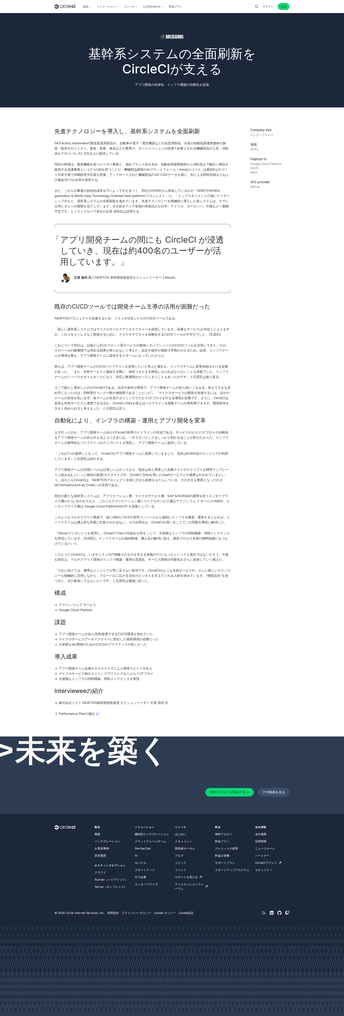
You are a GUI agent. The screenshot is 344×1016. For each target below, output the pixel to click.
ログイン (268, 6)
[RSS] (264, 913)
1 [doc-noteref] (151, 391)
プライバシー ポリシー (136, 913)
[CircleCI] (64, 6)
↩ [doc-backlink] (97, 714)
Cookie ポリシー (165, 913)
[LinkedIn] (271, 913)
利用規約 (113, 913)
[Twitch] (287, 913)
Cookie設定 (186, 913)
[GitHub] (279, 913)
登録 (283, 6)
